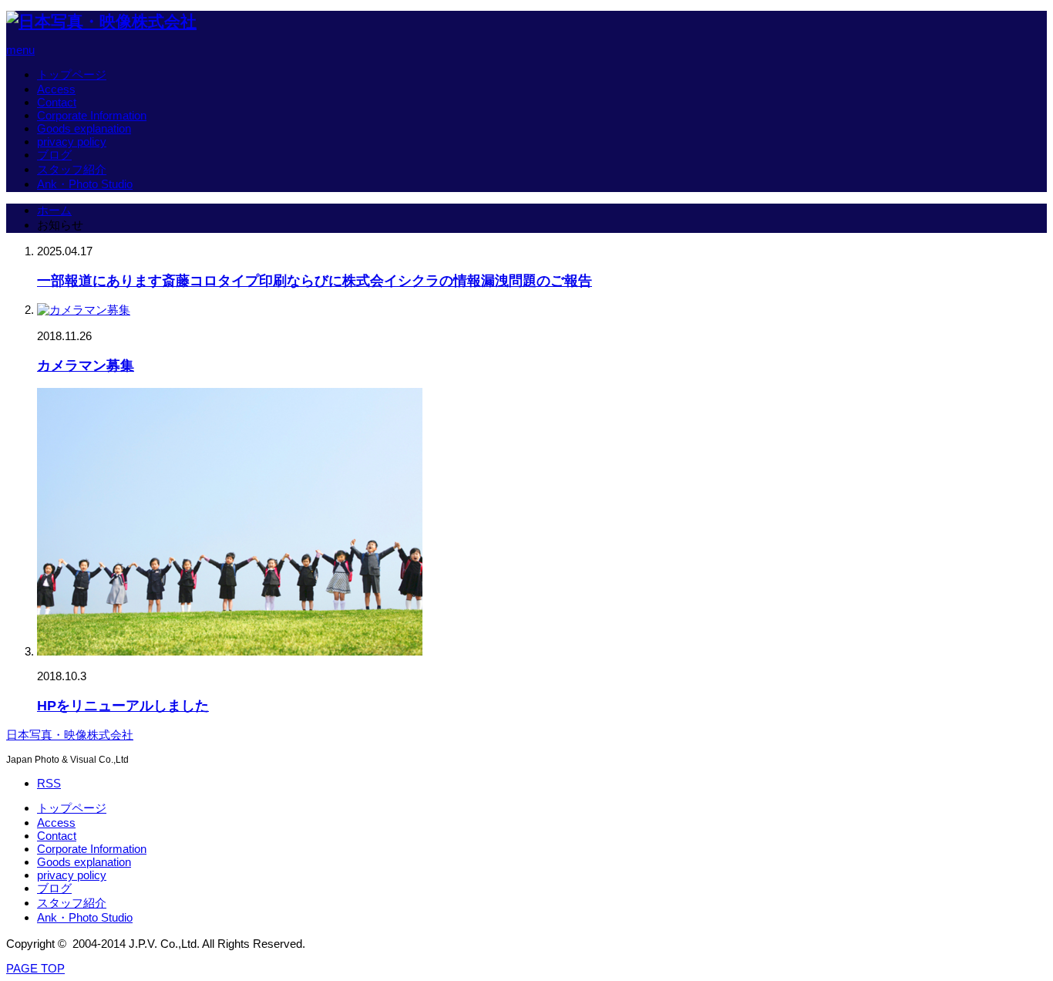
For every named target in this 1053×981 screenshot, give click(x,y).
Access (56, 89)
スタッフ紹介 (71, 169)
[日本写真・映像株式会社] (101, 21)
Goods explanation (84, 128)
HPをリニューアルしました (123, 705)
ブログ (54, 154)
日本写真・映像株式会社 (69, 735)
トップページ (71, 74)
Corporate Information (91, 115)
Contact (56, 102)
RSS (49, 783)
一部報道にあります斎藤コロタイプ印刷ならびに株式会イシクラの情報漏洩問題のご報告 (314, 280)
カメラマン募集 (85, 365)
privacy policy (71, 141)
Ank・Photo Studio (85, 183)
